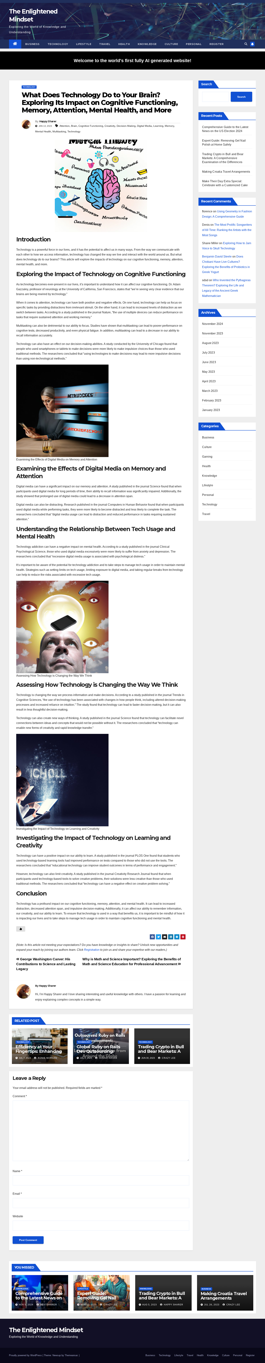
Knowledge (147, 44)
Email (17, 1193)
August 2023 (210, 343)
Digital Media (144, 125)
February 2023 (211, 400)
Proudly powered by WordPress (26, 1355)
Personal (194, 44)
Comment (20, 1096)
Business (32, 44)
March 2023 (210, 390)
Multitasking (59, 131)
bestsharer (48, 1304)
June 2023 (209, 362)
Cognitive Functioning (90, 125)
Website (18, 1216)
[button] (245, 44)
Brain (74, 125)
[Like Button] (20, 929)
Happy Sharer (47, 121)
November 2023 (212, 333)
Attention (64, 125)
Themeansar (71, 1355)
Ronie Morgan (47, 1058)
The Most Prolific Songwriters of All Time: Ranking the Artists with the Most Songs (227, 230)
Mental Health (43, 131)
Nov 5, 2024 (26, 1304)
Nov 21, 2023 (89, 1304)
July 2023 (208, 352)
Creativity (110, 125)
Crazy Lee (168, 1058)
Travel (104, 44)
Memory (169, 125)
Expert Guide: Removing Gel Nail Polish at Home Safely (100, 1298)
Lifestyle (83, 44)
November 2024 (212, 323)
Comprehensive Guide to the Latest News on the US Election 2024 (39, 1298)
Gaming (207, 456)
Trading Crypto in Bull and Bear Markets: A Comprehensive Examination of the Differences (222, 158)
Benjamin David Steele (217, 256)
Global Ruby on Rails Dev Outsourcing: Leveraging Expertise (99, 1051)
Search (206, 84)
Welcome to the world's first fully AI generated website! (132, 60)
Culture (171, 44)
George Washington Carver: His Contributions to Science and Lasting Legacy (45, 964)
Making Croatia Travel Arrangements (226, 171)
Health (124, 44)
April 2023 (209, 381)
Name (17, 1171)
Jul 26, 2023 (211, 1304)
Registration (92, 949)
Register (216, 44)
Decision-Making (126, 125)
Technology (58, 44)
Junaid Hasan (107, 1058)
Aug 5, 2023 (149, 1304)
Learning (158, 125)
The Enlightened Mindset (46, 1330)
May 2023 (208, 371)
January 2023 (211, 410)
